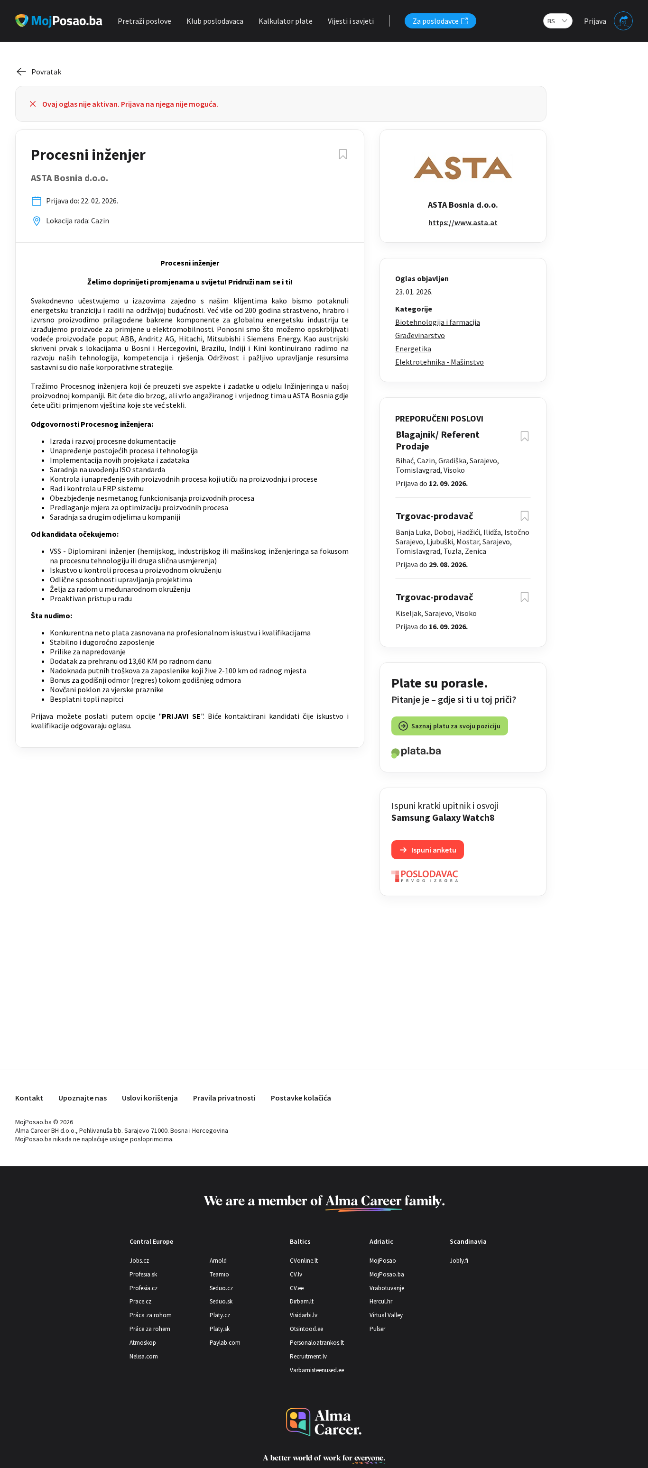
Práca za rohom (151, 1315)
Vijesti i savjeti (351, 21)
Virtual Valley (386, 1315)
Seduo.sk (221, 1301)
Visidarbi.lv (303, 1315)
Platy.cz (220, 1315)
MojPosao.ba (387, 1274)
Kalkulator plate (286, 21)
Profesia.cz (143, 1288)
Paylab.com (225, 1343)
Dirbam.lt (302, 1301)
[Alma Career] (324, 1422)
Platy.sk (220, 1329)
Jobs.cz (139, 1261)
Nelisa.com (144, 1356)
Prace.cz (140, 1301)
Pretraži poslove (144, 21)
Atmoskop (143, 1343)
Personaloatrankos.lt (317, 1343)
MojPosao (383, 1261)
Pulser (377, 1329)
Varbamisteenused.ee (317, 1370)
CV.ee (297, 1288)
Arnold (218, 1261)
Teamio (219, 1274)
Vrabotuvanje (387, 1288)
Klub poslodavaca (214, 21)
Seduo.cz (221, 1288)
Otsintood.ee (306, 1329)
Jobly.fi (459, 1261)
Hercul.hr (381, 1301)
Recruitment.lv (308, 1356)
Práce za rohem (150, 1329)
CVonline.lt (304, 1261)
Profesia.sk (143, 1274)
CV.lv (296, 1274)
